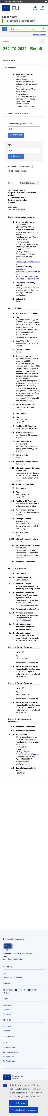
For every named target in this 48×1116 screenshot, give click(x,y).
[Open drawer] (6, 43)
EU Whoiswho (8, 1056)
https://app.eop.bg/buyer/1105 (27, 279)
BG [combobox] (10, 129)
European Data (9, 1047)
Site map (6, 1031)
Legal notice (7, 1005)
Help (5, 973)
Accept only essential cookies (23, 1110)
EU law (5, 1043)
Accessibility (7, 1014)
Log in (35, 9)
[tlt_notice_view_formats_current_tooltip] (38, 183)
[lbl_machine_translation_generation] (32, 166)
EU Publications (9, 1061)
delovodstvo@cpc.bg (30, 754)
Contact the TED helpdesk (13, 978)
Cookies (6, 1010)
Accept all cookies (18, 1103)
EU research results (10, 1052)
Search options (39, 35)
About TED (7, 1026)
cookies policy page (18, 1089)
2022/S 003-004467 (23, 620)
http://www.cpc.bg (23, 764)
